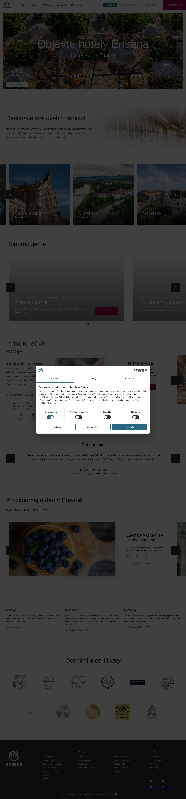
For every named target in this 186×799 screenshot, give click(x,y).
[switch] (78, 417)
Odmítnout (56, 427)
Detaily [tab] (93, 379)
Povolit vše (129, 427)
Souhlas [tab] (55, 379)
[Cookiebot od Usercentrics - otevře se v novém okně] (136, 370)
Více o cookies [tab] (131, 379)
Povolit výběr (93, 427)
